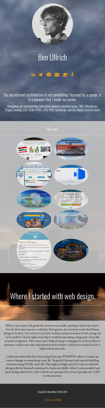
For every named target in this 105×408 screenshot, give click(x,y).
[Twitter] (41, 75)
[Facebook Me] (72, 75)
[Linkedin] (33, 75)
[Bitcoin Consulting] (49, 75)
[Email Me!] (57, 75)
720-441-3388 (52, 400)
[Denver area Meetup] (65, 75)
